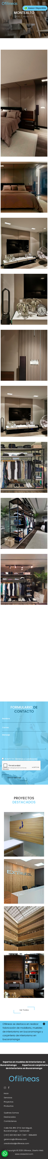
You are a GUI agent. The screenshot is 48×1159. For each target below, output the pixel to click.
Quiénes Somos (11, 1112)
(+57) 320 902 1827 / (13, 1135)
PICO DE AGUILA (24, 976)
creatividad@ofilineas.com (16, 1143)
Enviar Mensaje (14, 777)
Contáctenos (10, 1121)
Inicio (6, 1093)
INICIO (17, 16)
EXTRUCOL (24, 881)
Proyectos (8, 1101)
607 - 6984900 (30, 1135)
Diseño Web (37, 1150)
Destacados (10, 1117)
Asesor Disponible (37, 8)
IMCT (24, 929)
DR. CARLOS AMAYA (24, 834)
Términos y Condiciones (26, 758)
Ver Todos (24, 1010)
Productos (8, 1106)
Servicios (8, 1097)
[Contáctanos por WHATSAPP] (4, 1153)
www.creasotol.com (24, 1154)
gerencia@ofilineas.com (15, 1139)
